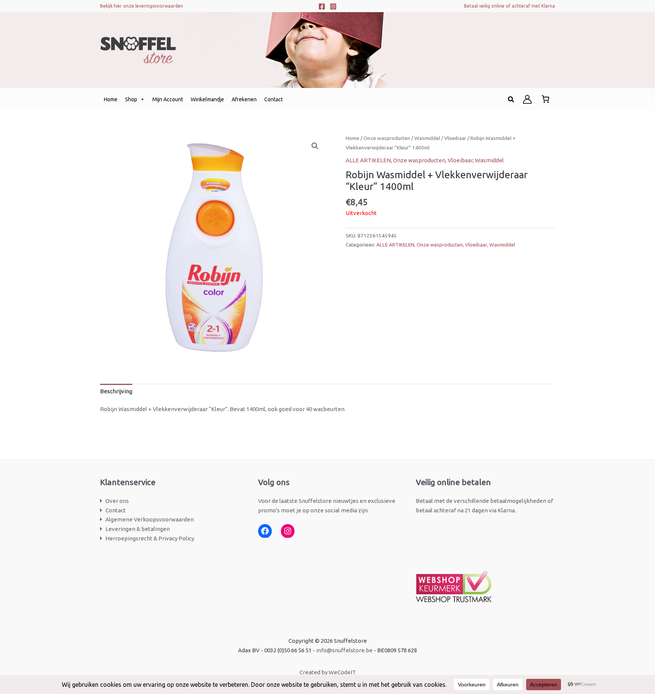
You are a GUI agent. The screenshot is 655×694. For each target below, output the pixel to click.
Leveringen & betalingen (137, 529)
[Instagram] (333, 6)
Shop (131, 99)
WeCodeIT (342, 672)
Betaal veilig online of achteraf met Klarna (509, 5)
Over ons (117, 501)
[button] (511, 99)
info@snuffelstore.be (344, 650)
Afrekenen (244, 99)
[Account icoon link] (527, 99)
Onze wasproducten (387, 138)
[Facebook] (321, 6)
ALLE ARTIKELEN (368, 160)
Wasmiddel (427, 138)
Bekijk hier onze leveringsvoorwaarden (141, 5)
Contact (273, 99)
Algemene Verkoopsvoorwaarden (149, 519)
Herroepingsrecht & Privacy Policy (149, 538)
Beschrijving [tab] (116, 391)
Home (111, 99)
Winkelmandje (207, 99)
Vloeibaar (455, 138)
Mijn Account (167, 99)
